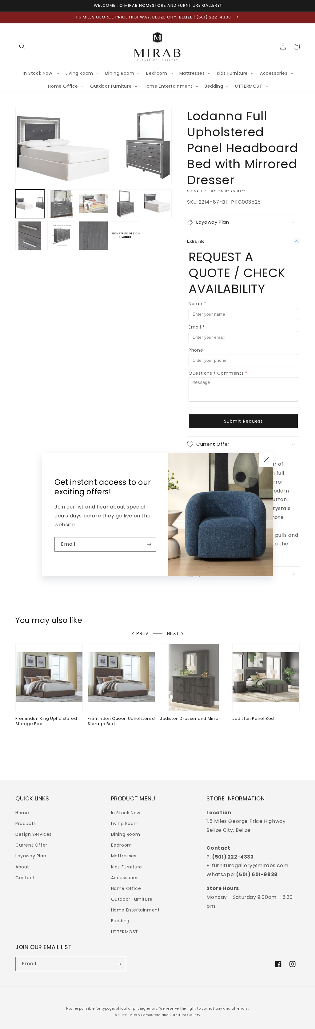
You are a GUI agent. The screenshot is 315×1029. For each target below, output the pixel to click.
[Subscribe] (149, 544)
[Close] (266, 460)
